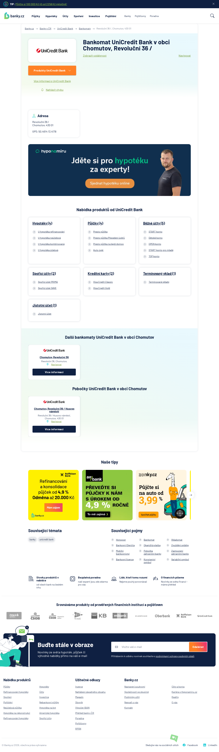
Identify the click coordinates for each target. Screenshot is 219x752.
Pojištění (110, 16)
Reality (175, 697)
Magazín (79, 697)
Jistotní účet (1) (44, 305)
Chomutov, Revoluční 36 (54, 357)
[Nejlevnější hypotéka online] (109, 170)
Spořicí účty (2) (44, 273)
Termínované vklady (159, 281)
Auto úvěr (98, 250)
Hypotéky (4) (42, 223)
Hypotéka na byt (47, 707)
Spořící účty (45, 718)
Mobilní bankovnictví (123, 552)
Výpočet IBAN (82, 707)
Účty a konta (178, 686)
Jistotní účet (44, 313)
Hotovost (121, 539)
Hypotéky (51, 16)
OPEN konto (155, 243)
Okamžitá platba (152, 545)
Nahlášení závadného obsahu (90, 691)
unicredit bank (47, 539)
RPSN (78, 728)
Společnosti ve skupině (136, 691)
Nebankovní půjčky (49, 702)
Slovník (79, 702)
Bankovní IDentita (125, 545)
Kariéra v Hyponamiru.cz (184, 691)
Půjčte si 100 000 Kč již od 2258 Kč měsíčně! (41, 4)
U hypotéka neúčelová (49, 237)
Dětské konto (156, 237)
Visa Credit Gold (101, 288)
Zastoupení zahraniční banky (180, 552)
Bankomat (149, 539)
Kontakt (128, 707)
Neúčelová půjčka (12, 707)
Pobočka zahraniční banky (152, 552)
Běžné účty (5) (154, 223)
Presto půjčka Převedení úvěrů (109, 237)
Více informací (54, 372)
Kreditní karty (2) (101, 273)
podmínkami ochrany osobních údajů (175, 656)
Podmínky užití (132, 697)
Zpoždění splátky (180, 545)
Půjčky (36, 16)
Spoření (78, 16)
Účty (65, 16)
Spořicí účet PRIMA (48, 281)
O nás (174, 702)
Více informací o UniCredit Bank (52, 81)
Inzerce (79, 686)
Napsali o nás (131, 702)
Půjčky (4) (95, 223)
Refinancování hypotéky (15, 691)
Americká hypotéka (49, 712)
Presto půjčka (100, 231)
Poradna (154, 16)
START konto (155, 231)
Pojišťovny (140, 16)
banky (32, 539)
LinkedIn (212, 745)
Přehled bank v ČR (84, 712)
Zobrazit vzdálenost (95, 55)
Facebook (193, 745)
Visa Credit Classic (103, 281)
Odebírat (198, 646)
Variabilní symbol (180, 559)
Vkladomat (176, 539)
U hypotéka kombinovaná (51, 243)
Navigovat (185, 55)
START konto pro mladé (161, 250)
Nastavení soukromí (134, 686)
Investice (94, 16)
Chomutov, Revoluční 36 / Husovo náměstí (54, 410)
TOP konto (154, 256)
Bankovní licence (125, 559)
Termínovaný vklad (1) (159, 273)
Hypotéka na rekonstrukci (16, 712)
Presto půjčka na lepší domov (108, 243)
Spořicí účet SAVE (47, 288)
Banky (127, 16)
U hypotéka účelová (48, 250)
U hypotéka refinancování (51, 231)
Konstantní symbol (149, 561)
